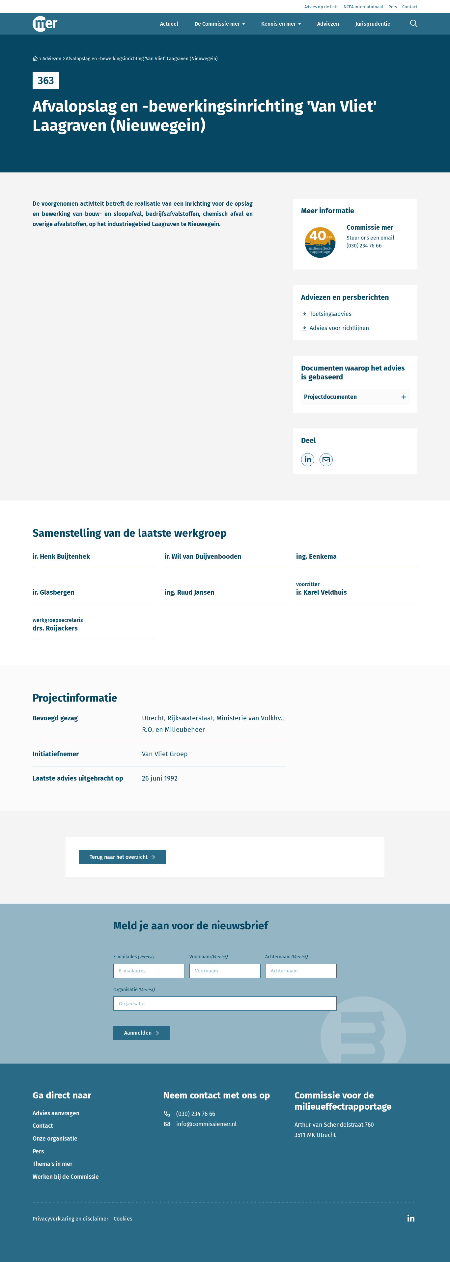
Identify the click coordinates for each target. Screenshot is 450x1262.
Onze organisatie (55, 1138)
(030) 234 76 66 (370, 245)
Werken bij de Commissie (66, 1176)
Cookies (123, 1219)
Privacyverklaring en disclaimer (70, 1219)
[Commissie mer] (45, 24)
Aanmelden (138, 1033)
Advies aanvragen (56, 1113)
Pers (38, 1151)
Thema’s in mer (52, 1164)
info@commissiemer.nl (206, 1124)
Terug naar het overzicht (119, 857)
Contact (43, 1125)
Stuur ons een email (370, 237)
